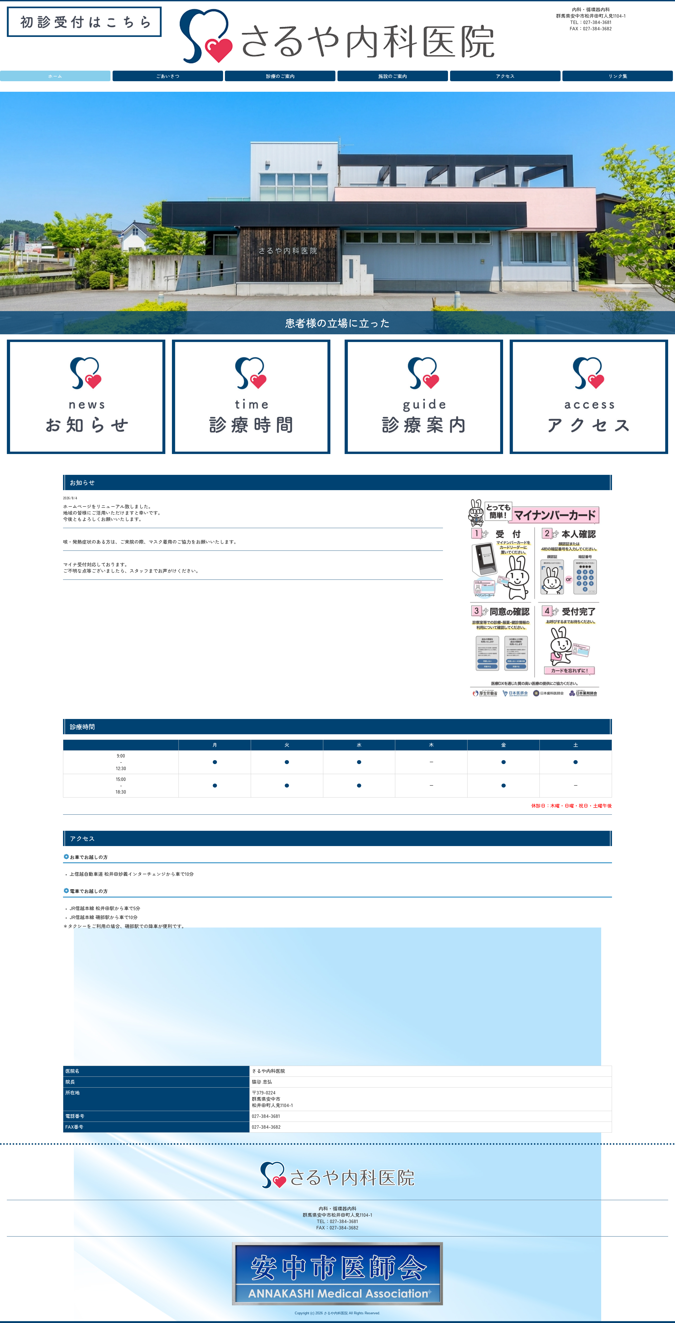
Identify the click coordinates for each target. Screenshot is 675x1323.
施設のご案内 (392, 76)
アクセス (505, 76)
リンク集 (617, 76)
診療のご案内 (280, 76)
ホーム (55, 76)
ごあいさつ (168, 76)
